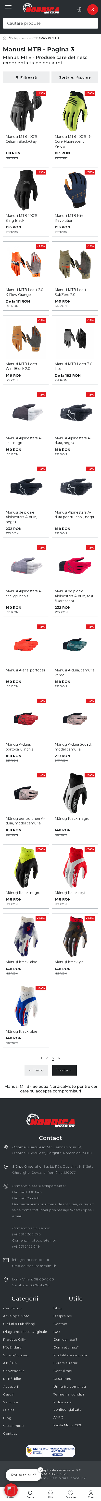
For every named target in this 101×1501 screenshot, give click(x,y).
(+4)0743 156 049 (26, 1246)
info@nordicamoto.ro (30, 1260)
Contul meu (63, 1371)
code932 (78, 1478)
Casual (8, 1394)
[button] (11, 1490)
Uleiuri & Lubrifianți (19, 1324)
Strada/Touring (15, 1355)
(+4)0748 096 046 (26, 1192)
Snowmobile (14, 1371)
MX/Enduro (12, 1347)
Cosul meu (62, 1379)
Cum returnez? (66, 1347)
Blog (7, 1418)
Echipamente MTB (24, 38)
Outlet (8, 1410)
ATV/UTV (10, 1363)
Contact (10, 1433)
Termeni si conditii (68, 1394)
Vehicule (10, 1402)
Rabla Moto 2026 (67, 1425)
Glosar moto (13, 1426)
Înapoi (36, 1070)
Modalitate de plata (70, 1355)
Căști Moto (12, 1308)
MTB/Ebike (12, 1379)
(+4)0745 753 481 (25, 1198)
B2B (57, 1332)
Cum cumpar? (65, 1339)
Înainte (64, 1070)
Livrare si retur (65, 1363)
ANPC (58, 1417)
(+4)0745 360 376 (26, 1234)
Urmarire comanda (69, 1386)
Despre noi (62, 1316)
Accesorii (11, 1386)
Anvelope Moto (16, 1316)
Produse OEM (14, 1339)
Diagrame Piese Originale (25, 1332)
